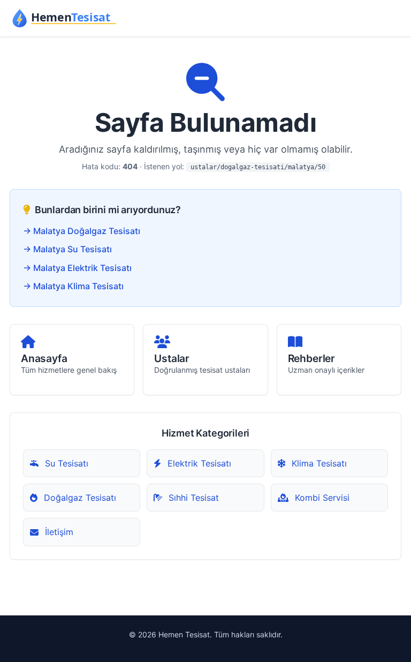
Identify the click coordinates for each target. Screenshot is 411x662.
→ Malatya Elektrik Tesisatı (77, 267)
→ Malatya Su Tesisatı (67, 249)
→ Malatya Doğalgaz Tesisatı (81, 230)
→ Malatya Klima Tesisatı (73, 286)
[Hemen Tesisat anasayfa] (65, 18)
